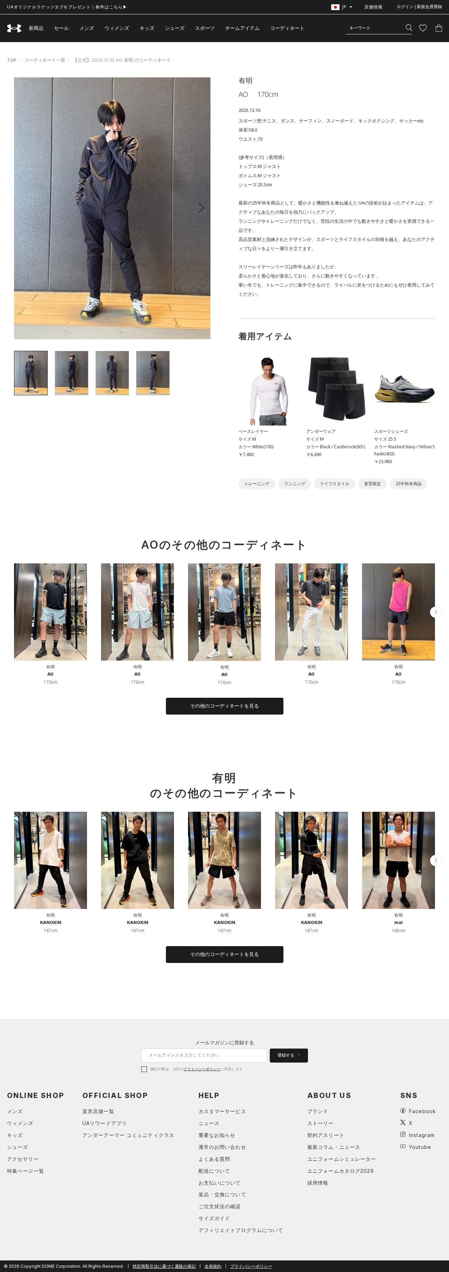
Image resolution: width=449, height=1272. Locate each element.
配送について (214, 1171)
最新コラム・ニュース (333, 1147)
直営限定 (372, 484)
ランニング (294, 484)
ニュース (209, 1123)
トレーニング (256, 484)
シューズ (175, 28)
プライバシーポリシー (201, 1069)
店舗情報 (373, 6)
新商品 (36, 28)
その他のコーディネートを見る (224, 706)
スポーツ (205, 28)
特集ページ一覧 (25, 1171)
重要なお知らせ (217, 1135)
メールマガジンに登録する (224, 1042)
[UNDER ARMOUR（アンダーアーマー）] (14, 28)
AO (50, 674)
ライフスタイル (334, 484)
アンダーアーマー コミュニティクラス (128, 1135)
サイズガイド (214, 1218)
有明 (50, 667)
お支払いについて (220, 1183)
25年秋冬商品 (409, 484)
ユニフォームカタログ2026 (340, 1171)
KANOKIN (50, 922)
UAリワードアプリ (104, 1123)
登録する (286, 1055)
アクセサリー (23, 1159)
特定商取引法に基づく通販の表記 (164, 1266)
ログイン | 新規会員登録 (419, 6)
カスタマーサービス (222, 1111)
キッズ (147, 28)
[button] (199, 208)
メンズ (86, 28)
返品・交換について (222, 1194)
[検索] (409, 28)
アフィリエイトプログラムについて (241, 1230)
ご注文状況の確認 (220, 1206)
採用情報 (317, 1183)
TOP (11, 60)
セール (61, 28)
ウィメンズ (117, 28)
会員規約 (213, 1266)
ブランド (317, 1111)
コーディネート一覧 (44, 60)
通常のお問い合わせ (222, 1147)
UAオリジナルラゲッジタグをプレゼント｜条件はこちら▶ (67, 6)
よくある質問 (214, 1159)
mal (398, 922)
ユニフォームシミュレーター (341, 1159)
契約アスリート (325, 1135)
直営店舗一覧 (98, 1111)
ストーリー (320, 1123)
